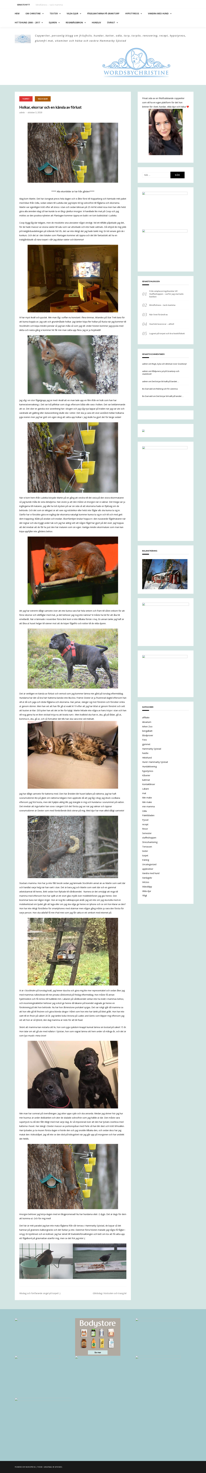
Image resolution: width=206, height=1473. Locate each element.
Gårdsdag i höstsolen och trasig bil (109, 1293)
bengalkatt (147, 730)
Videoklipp (147, 886)
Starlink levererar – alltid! (161, 324)
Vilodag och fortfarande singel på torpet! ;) (39, 1293)
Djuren (53, 22)
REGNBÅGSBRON (74, 22)
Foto (144, 739)
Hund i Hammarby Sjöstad (155, 762)
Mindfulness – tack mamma (162, 305)
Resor (145, 828)
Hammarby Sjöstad (151, 748)
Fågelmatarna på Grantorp (103, 13)
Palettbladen (148, 815)
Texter (54, 13)
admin (22, 112)
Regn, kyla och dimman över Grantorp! (169, 363)
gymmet (146, 744)
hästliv (145, 753)
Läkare (145, 788)
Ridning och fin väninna (167, 388)
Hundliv (96, 22)
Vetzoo (145, 882)
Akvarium (146, 722)
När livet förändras (45, 4)
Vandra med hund (158, 13)
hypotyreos (147, 771)
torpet (26, 99)
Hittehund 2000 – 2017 (27, 22)
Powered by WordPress (25, 1467)
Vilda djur (72, 13)
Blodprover (147, 735)
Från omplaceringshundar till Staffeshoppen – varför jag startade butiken (166, 294)
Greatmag (48, 1467)
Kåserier (146, 775)
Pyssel (145, 819)
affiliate (145, 717)
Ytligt (144, 895)
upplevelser (147, 868)
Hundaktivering (149, 766)
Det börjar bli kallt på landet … (165, 381)
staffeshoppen (149, 837)
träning (145, 859)
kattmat (146, 779)
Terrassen (147, 846)
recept (145, 824)
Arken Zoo (147, 726)
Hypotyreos (132, 13)
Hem (17, 13)
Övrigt (111, 22)
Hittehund (147, 757)
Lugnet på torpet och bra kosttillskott (167, 333)
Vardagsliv (147, 877)
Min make (147, 797)
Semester (147, 833)
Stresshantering (149, 842)
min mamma (148, 806)
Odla (144, 811)
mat (144, 793)
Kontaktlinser (148, 784)
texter (145, 851)
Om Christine (33, 13)
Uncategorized (149, 864)
